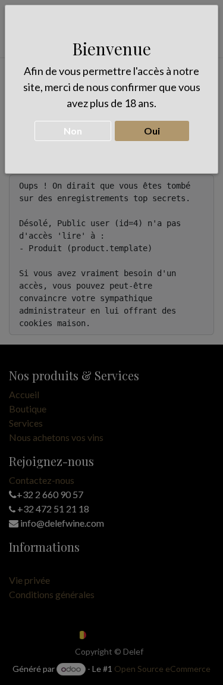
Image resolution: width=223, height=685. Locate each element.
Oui (152, 130)
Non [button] (73, 130)
